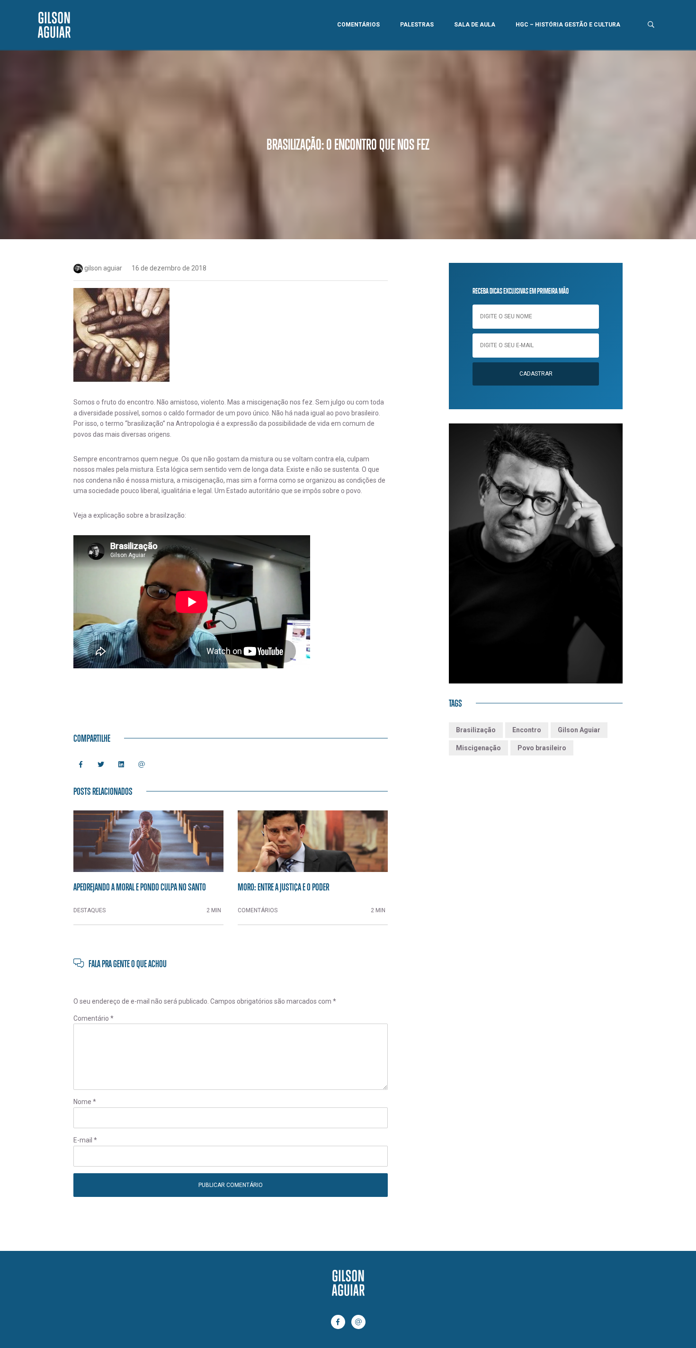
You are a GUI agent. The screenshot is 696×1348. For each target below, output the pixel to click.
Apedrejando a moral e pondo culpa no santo (139, 886)
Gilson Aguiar (579, 730)
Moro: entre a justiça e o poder (283, 886)
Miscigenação (478, 748)
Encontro (526, 730)
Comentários (358, 24)
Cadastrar (536, 373)
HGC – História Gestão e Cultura (568, 24)
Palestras (417, 24)
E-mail (85, 1140)
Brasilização (476, 730)
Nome (84, 1101)
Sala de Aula (474, 24)
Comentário (93, 1018)
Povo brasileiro (542, 748)
